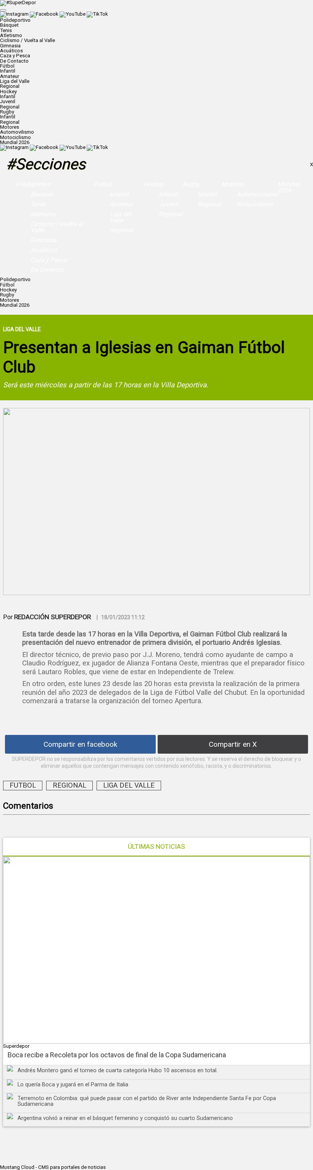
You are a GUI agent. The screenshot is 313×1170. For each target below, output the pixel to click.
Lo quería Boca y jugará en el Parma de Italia (73, 1084)
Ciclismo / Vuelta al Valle (27, 40)
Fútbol (102, 184)
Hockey (153, 184)
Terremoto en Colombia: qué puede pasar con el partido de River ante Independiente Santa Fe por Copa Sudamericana (147, 1101)
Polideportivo (33, 184)
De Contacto (14, 61)
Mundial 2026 (14, 142)
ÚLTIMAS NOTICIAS (156, 846)
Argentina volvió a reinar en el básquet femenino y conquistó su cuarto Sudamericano (125, 1118)
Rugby (191, 184)
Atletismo (11, 35)
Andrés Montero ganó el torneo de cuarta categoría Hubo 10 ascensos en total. (118, 1070)
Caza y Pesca (15, 55)
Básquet (9, 25)
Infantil (7, 71)
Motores (232, 184)
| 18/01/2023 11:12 (121, 617)
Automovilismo (17, 132)
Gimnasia (10, 46)
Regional (9, 86)
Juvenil (7, 101)
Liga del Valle (14, 81)
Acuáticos (11, 50)
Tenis (6, 30)
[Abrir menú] (3, 10)
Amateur (9, 76)
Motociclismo (15, 137)
